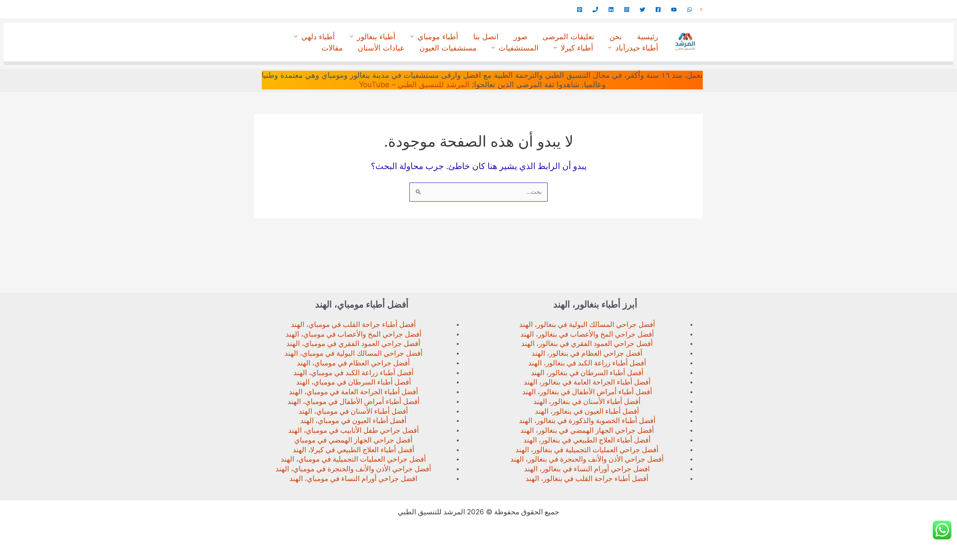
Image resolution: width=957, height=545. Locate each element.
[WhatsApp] (689, 9)
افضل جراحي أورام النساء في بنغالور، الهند (587, 469)
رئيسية (647, 37)
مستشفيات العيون (448, 48)
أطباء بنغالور (376, 37)
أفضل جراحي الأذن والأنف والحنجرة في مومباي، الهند (353, 469)
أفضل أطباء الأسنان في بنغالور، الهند (586, 401)
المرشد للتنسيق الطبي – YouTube (414, 84)
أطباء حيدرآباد (636, 48)
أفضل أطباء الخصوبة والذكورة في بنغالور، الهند (587, 420)
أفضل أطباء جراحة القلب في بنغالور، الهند (587, 478)
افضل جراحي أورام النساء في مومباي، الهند (353, 478)
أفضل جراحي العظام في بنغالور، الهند (587, 353)
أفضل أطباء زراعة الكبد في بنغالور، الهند (587, 363)
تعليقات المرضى (568, 37)
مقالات (332, 48)
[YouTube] (674, 9)
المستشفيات (519, 48)
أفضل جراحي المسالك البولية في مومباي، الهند (353, 353)
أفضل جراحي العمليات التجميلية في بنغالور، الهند (587, 450)
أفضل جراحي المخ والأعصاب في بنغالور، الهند (587, 334)
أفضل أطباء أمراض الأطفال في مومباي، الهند (353, 401)
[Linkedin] (611, 9)
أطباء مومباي (438, 37)
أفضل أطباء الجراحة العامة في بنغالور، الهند (587, 382)
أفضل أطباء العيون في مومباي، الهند (353, 420)
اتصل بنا (486, 37)
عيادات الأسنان (381, 48)
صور (520, 37)
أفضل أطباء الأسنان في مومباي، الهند (353, 411)
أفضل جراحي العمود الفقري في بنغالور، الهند (587, 343)
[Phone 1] (595, 9)
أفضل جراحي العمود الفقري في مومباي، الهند (353, 343)
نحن (615, 37)
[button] (701, 9)
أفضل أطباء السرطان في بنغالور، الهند (587, 372)
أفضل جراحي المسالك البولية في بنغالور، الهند (587, 324)
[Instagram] (627, 9)
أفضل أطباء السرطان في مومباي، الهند (353, 382)
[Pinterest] (579, 9)
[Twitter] (642, 9)
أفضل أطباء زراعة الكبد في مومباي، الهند (353, 372)
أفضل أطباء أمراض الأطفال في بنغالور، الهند (587, 392)
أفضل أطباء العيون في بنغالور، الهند (587, 411)
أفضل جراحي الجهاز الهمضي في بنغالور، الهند (587, 430)
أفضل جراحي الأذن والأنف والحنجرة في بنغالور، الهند (587, 459)
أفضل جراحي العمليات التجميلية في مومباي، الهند (353, 459)
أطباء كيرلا (577, 48)
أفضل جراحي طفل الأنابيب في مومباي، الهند (353, 430)
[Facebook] (658, 9)
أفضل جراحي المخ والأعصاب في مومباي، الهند (353, 334)
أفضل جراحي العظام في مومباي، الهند (353, 363)
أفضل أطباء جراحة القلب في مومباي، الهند (353, 324)
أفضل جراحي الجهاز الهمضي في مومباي (353, 440)
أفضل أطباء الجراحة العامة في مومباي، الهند (353, 392)
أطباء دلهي (318, 37)
